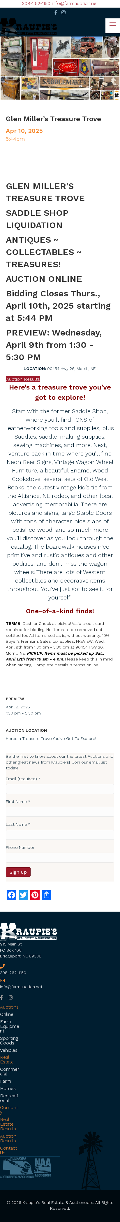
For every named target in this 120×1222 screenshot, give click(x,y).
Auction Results (8, 1138)
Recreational (9, 1098)
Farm (5, 1081)
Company (9, 1110)
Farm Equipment (9, 1026)
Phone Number (20, 847)
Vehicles (8, 1050)
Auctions (9, 1007)
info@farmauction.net (75, 3)
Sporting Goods (9, 1040)
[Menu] (112, 25)
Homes (8, 1088)
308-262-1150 (36, 3)
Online (6, 1014)
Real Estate (7, 1059)
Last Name (18, 824)
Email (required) (23, 778)
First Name (18, 801)
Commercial (9, 1071)
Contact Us (8, 1150)
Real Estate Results (8, 1124)
